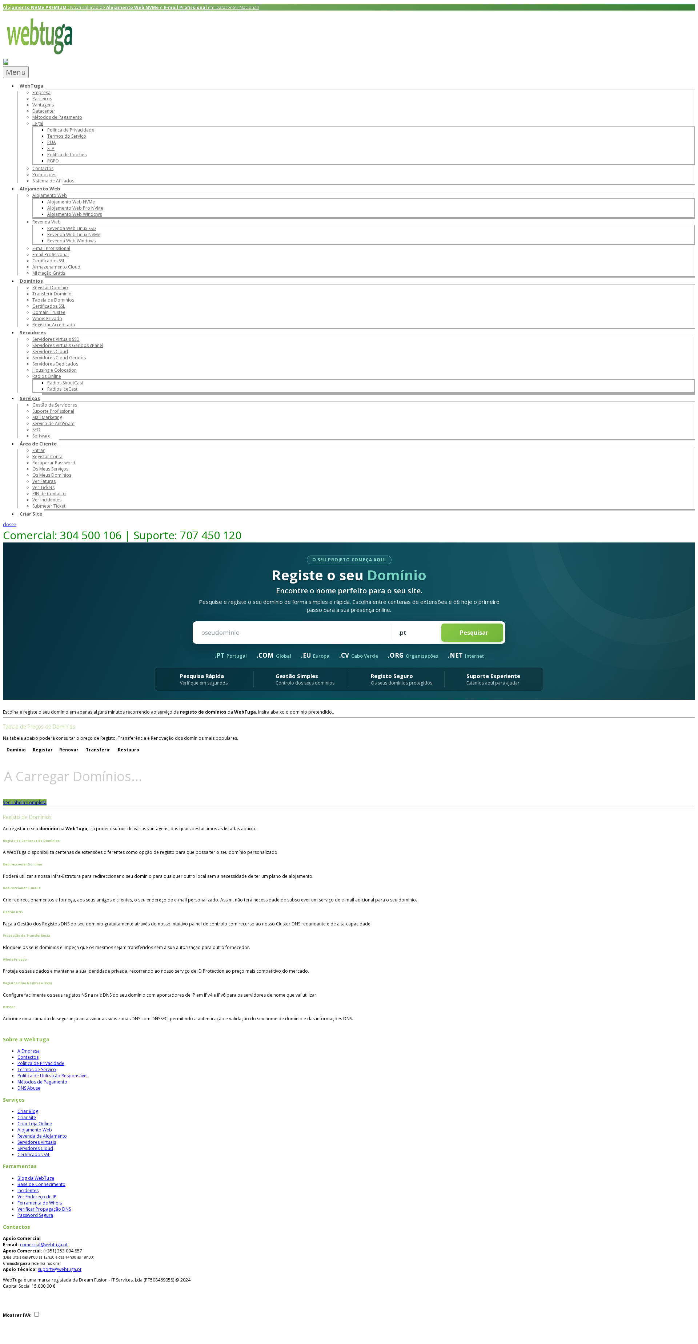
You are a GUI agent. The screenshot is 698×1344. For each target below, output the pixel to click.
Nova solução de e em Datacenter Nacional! (131, 7)
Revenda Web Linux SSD (71, 228)
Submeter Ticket (48, 506)
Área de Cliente (38, 443)
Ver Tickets (43, 487)
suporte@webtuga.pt (59, 1269)
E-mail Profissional (51, 248)
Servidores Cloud (50, 351)
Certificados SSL (48, 261)
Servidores (33, 332)
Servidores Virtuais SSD (56, 339)
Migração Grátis (48, 273)
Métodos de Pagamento (57, 117)
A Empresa (28, 1051)
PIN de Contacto (49, 494)
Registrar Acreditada (53, 325)
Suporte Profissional (53, 411)
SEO (36, 430)
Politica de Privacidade (70, 130)
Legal (37, 123)
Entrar (38, 450)
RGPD (53, 161)
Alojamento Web (40, 188)
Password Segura (35, 1215)
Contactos (42, 168)
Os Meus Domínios (51, 475)
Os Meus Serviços (50, 469)
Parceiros (42, 99)
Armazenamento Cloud (56, 267)
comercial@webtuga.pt (44, 1245)
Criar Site (31, 513)
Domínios (31, 281)
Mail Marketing (47, 417)
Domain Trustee (48, 312)
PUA (51, 142)
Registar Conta (47, 456)
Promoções (44, 174)
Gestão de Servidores (54, 405)
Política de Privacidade (40, 1063)
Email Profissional (50, 254)
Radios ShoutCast (65, 383)
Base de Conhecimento (41, 1184)
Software (41, 436)
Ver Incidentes (46, 500)
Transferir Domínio (52, 294)
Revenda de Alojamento (42, 1136)
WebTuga (31, 85)
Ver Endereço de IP (36, 1197)
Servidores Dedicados (55, 364)
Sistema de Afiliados (53, 181)
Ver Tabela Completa (25, 802)
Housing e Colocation (54, 370)
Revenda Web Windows (71, 241)
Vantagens (43, 105)
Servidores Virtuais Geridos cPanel (67, 345)
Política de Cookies (67, 155)
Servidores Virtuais (36, 1142)
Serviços (30, 398)
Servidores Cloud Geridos (59, 358)
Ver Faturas (44, 481)
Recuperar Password (53, 463)
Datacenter (43, 111)
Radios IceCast (62, 389)
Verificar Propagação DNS (44, 1209)
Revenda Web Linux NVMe (73, 234)
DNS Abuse (28, 1088)
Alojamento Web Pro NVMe (75, 208)
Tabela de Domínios (53, 300)
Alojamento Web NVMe (71, 202)
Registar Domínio (50, 287)
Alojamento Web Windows (74, 214)
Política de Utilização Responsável (52, 1076)
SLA (51, 148)
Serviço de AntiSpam (53, 423)
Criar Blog (27, 1111)
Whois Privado (47, 318)
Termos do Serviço (66, 136)
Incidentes (28, 1190)
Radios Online (46, 376)
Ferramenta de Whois (39, 1203)
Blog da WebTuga (35, 1178)
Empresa (41, 92)
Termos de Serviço (36, 1069)
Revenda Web (46, 222)
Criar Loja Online (34, 1124)
